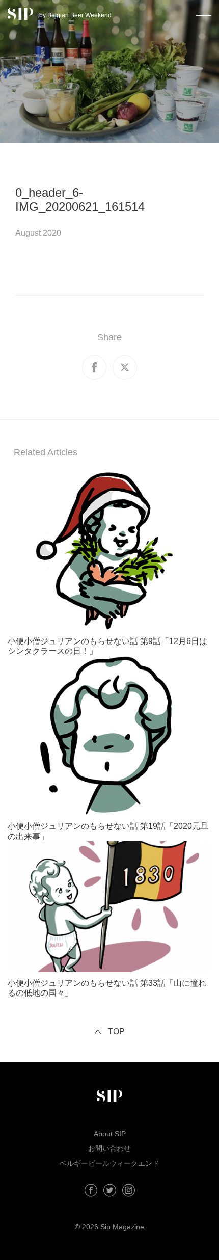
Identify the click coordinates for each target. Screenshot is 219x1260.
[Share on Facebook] (94, 367)
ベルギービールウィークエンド (109, 1163)
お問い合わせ (109, 1148)
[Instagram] (128, 1190)
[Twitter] (109, 1190)
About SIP (110, 1134)
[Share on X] (125, 367)
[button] (203, 14)
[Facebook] (91, 1190)
